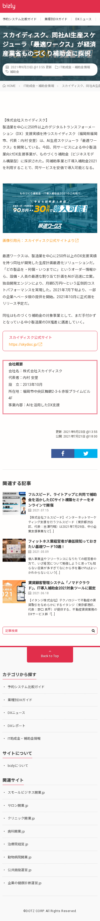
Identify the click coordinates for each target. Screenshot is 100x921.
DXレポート (17, 726)
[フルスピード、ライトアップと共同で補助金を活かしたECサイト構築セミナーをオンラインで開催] (14, 503)
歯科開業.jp (16, 831)
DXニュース (83, 19)
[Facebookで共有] (62, 453)
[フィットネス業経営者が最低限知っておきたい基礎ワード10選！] (14, 550)
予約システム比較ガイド (20, 19)
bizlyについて (18, 766)
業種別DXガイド (56, 19)
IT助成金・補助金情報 (74, 67)
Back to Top (50, 656)
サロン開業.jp (18, 805)
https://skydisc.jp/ (23, 344)
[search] (93, 631)
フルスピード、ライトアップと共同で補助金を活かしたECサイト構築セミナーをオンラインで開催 (62, 499)
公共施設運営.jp (20, 870)
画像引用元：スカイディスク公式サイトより (39, 241)
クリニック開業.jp (21, 818)
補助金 (14, 72)
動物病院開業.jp (20, 857)
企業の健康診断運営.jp (25, 883)
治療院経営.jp (18, 844)
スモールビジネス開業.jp (26, 792)
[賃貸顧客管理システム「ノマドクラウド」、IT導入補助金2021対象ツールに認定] (14, 591)
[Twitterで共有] (85, 453)
